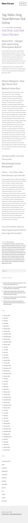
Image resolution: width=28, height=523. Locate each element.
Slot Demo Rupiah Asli (16, 258)
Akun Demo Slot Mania (9, 243)
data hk (4, 487)
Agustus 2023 (7, 407)
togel (3, 464)
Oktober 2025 (7, 339)
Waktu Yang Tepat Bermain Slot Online (14, 261)
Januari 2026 (7, 331)
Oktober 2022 (7, 434)
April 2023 (6, 418)
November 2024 (7, 368)
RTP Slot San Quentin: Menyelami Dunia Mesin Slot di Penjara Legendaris (15, 297)
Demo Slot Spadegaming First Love (10, 250)
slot (3, 491)
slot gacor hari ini (6, 461)
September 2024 (7, 373)
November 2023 (7, 399)
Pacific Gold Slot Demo (13, 256)
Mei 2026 (6, 320)
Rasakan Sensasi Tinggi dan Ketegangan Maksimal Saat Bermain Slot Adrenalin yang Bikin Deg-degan (14, 302)
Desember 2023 (7, 397)
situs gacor (4, 474)
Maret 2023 (6, 421)
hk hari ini (4, 477)
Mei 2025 (6, 352)
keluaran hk (4, 471)
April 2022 (6, 442)
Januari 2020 (7, 449)
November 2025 (7, 336)
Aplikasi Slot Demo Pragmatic (13, 245)
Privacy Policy (5, 514)
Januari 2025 (7, 362)
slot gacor (4, 467)
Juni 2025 (6, 349)
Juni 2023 (6, 413)
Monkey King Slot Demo (10, 254)
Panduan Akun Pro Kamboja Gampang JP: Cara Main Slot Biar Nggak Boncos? (15, 283)
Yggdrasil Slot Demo (7, 263)
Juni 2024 (6, 381)
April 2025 (6, 355)
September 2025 (7, 341)
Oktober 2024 (7, 370)
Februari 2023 (7, 423)
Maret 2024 (6, 389)
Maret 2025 (6, 357)
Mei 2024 (6, 384)
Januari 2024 (7, 394)
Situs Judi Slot (10, 242)
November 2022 (7, 431)
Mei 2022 (6, 439)
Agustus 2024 (7, 376)
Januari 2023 (7, 426)
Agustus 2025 (7, 344)
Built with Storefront (16, 514)
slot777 (3, 497)
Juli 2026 (6, 318)
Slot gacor (4, 501)
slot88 (3, 494)
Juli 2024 (6, 378)
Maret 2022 (6, 444)
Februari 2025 (7, 360)
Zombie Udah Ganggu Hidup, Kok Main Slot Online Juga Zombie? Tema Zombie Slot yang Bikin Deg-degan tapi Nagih (14, 292)
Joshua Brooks (17, 27)
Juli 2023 (6, 410)
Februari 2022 (7, 447)
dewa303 (4, 481)
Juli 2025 (6, 347)
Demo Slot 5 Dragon (20, 249)
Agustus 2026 (7, 315)
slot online (4, 484)
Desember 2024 (7, 365)
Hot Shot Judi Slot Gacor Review (13, 32)
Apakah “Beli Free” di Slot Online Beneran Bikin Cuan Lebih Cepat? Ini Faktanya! (15, 287)
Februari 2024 (7, 392)
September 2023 (7, 405)
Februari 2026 (7, 328)
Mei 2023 (6, 415)
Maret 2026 (6, 326)
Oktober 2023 (7, 402)
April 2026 (6, 323)
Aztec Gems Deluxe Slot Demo (14, 247)
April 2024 (6, 386)
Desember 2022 (7, 428)
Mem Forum (8, 3)
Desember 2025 (7, 334)
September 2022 (7, 436)
